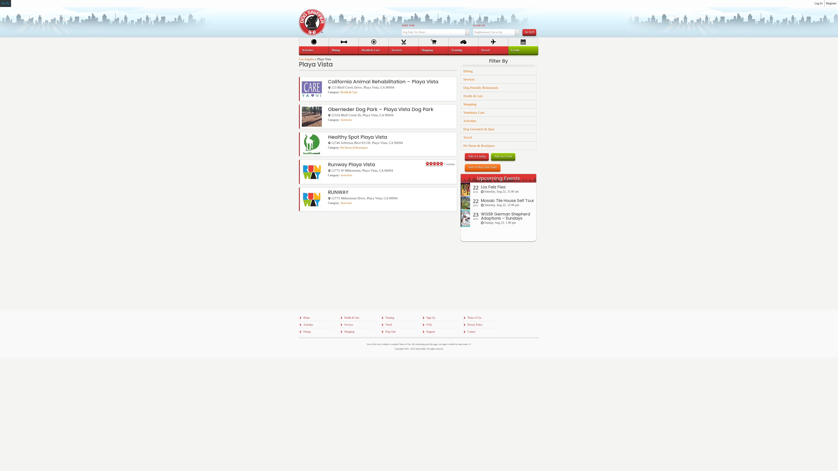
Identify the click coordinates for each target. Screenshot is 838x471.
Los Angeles (306, 59)
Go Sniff (529, 32)
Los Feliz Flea (493, 187)
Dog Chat (390, 331)
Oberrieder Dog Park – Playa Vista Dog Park (380, 109)
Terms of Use (474, 317)
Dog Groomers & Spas (478, 129)
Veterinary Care (473, 112)
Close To (479, 25)
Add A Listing (477, 156)
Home (306, 317)
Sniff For (408, 25)
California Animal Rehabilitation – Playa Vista (383, 81)
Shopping (469, 104)
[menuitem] (314, 50)
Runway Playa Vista (351, 164)
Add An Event (503, 156)
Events (515, 50)
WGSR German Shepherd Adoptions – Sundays (505, 216)
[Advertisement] (498, 329)
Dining (468, 71)
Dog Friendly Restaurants (480, 87)
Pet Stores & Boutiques (354, 147)
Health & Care (348, 92)
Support (430, 331)
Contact (471, 331)
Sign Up (430, 317)
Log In (819, 3)
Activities (346, 119)
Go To (5, 3)
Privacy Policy (475, 324)
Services (469, 79)
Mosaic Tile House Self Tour (507, 200)
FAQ (429, 324)
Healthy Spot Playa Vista (357, 137)
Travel (467, 137)
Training (456, 50)
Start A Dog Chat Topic (482, 167)
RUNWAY (338, 192)
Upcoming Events (498, 178)
